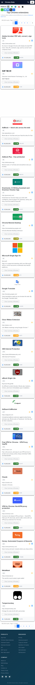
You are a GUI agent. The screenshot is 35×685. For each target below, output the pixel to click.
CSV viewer (21, 647)
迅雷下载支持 (6, 71)
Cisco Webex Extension (11, 320)
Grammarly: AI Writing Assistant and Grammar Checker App (16, 189)
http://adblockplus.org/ (8, 162)
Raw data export (5, 652)
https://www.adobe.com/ (8, 43)
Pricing (20, 637)
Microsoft (4, 261)
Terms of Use (4, 670)
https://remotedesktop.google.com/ (11, 228)
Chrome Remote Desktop (11, 223)
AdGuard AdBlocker (9, 409)
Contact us (4, 668)
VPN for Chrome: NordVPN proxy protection (14, 507)
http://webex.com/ (7, 325)
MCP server (4, 650)
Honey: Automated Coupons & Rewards (17, 541)
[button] (2, 2)
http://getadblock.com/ (8, 133)
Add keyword (21, 652)
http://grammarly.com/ (8, 195)
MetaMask (6, 570)
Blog (2, 665)
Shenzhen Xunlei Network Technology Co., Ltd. (14, 76)
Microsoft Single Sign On (11, 256)
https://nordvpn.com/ (7, 513)
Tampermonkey (8, 603)
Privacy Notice (5, 673)
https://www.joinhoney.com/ (9, 546)
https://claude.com (7, 482)
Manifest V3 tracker (23, 645)
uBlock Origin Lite (8, 378)
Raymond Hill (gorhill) (7, 383)
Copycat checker (23, 642)
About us (3, 660)
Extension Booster (5, 645)
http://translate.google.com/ (9, 294)
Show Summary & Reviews (11, 52)
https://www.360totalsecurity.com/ (11, 354)
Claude (4, 477)
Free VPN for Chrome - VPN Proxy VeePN (15, 443)
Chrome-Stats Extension (7, 640)
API (2, 647)
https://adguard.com (7, 414)
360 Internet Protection (11, 349)
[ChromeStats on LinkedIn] (2, 676)
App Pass (3, 637)
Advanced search (23, 640)
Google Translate (8, 289)
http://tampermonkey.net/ (9, 608)
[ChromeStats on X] (9, 676)
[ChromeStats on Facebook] (6, 676)
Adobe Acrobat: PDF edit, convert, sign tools (17, 37)
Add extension (22, 650)
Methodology (4, 663)
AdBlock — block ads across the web (16, 128)
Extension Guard (5, 642)
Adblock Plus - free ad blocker (13, 157)
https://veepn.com (7, 449)
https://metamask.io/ (7, 576)
